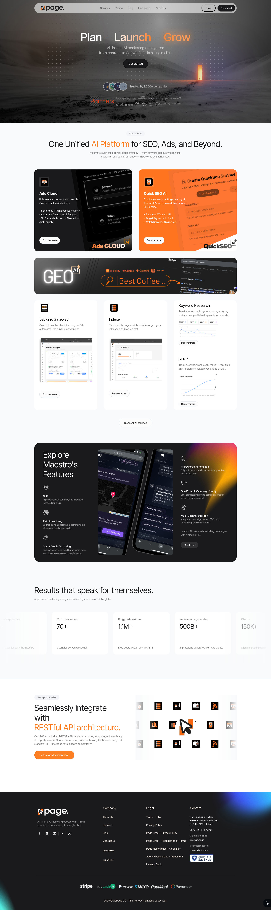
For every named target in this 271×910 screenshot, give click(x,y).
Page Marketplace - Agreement (163, 848)
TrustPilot (108, 860)
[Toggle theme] (267, 903)
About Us (108, 817)
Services (107, 825)
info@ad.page (197, 840)
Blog (105, 832)
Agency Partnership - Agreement (164, 856)
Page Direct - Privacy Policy (161, 832)
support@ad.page (199, 850)
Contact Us (109, 840)
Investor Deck (154, 864)
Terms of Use (153, 817)
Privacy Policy (154, 825)
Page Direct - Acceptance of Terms (166, 840)
